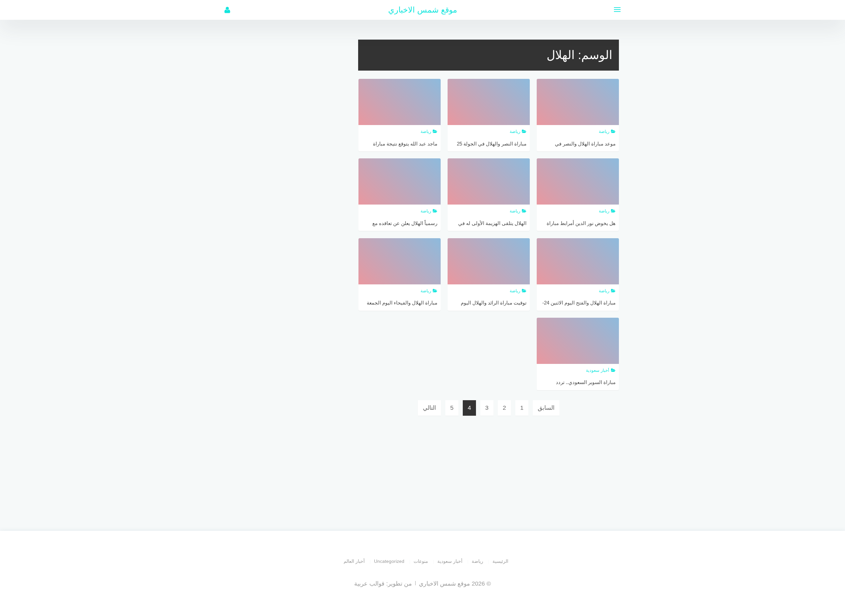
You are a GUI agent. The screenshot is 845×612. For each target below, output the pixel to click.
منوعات (421, 561)
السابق (546, 407)
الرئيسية (500, 561)
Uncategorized (389, 561)
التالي (429, 407)
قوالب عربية (369, 583)
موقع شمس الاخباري (422, 9)
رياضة (477, 561)
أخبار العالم (354, 561)
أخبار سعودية (449, 561)
